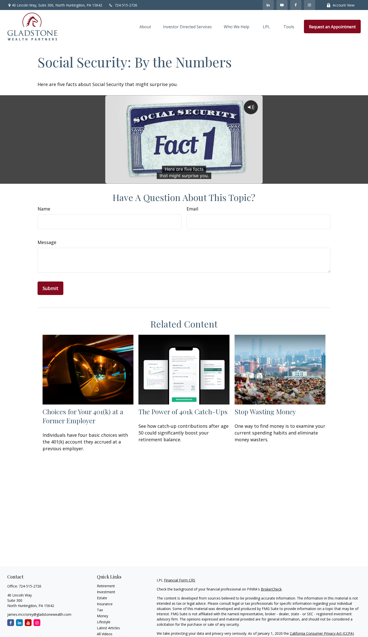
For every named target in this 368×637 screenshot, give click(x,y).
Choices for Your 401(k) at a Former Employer (83, 416)
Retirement (106, 586)
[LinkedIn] (268, 5)
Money (102, 616)
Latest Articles (108, 628)
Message (47, 242)
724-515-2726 (126, 5)
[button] (145, 26)
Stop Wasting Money (265, 411)
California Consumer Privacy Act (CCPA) (322, 633)
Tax (100, 610)
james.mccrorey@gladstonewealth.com (39, 614)
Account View (343, 5)
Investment (106, 592)
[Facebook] (295, 5)
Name (44, 209)
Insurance (105, 604)
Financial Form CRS (179, 580)
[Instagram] (37, 622)
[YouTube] (282, 5)
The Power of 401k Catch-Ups (183, 411)
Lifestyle (103, 622)
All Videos (104, 634)
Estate (102, 598)
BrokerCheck (271, 589)
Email (192, 209)
